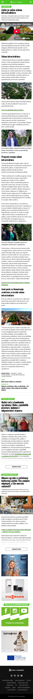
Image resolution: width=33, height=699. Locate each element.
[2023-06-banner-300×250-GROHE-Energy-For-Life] (14, 576)
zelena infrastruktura (18, 375)
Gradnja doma (10, 685)
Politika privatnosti (23, 690)
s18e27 (20, 373)
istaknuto (14, 373)
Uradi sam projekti (23, 685)
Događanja (7, 687)
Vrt (16, 685)
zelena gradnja (6, 375)
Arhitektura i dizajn (23, 683)
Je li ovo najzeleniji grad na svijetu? (12, 110)
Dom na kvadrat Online (7, 680)
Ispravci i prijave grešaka (24, 687)
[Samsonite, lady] (14, 652)
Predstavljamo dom (19, 680)
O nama (13, 687)
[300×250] (14, 600)
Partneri (29, 680)
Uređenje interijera (11, 683)
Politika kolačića (11, 690)
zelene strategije (6, 376)
